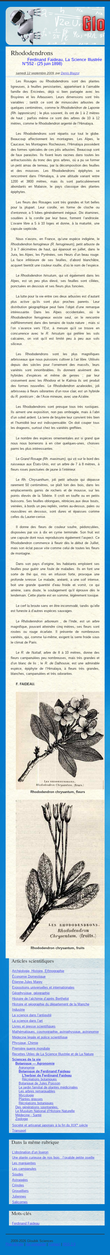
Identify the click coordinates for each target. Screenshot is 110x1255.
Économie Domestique (29, 976)
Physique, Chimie (25, 1043)
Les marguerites (24, 1163)
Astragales (20, 1180)
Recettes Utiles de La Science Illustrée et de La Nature (53, 1054)
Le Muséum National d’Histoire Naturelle (45, 1111)
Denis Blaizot (70, 73)
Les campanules (24, 1169)
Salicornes (20, 1202)
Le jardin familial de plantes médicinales (48, 1087)
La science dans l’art (27, 1021)
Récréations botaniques (39, 1079)
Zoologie (21, 1119)
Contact (54, 1244)
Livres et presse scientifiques (34, 1026)
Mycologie (26, 1095)
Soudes (17, 1174)
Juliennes (19, 1196)
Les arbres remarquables (37, 1091)
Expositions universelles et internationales (43, 987)
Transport (19, 1130)
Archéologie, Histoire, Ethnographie (38, 971)
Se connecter (36, 1244)
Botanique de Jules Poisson (39, 1083)
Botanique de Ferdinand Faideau (44, 1071)
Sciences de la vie (26, 1059)
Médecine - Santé (28, 1115)
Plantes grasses (31, 1099)
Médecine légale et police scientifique (40, 1037)
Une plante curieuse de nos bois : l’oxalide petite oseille (53, 1157)
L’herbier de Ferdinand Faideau (47, 1075)
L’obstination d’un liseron (30, 1152)
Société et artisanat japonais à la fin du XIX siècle (50, 1125)
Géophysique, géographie (31, 993)
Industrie (18, 1009)
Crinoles (18, 1185)
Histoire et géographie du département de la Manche (50, 1004)
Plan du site (14, 1244)
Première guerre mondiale (31, 1048)
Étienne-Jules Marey (27, 982)
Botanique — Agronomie (34, 1063)
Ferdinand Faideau (25, 1223)
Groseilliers (20, 1191)
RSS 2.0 (69, 1244)
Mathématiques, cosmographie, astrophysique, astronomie (55, 1032)
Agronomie (27, 1067)
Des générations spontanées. (37, 1107)
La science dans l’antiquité (31, 1015)
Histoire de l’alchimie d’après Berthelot (40, 998)
